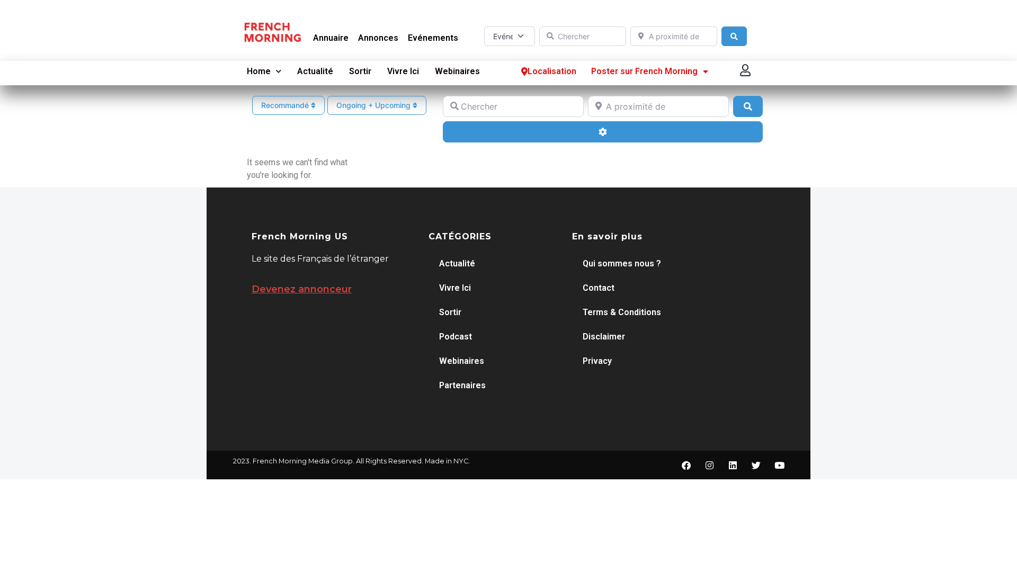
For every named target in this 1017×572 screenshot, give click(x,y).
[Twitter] (756, 465)
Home (259, 71)
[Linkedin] (733, 465)
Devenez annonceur (302, 289)
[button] (745, 70)
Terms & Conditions (622, 312)
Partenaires (462, 385)
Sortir (360, 71)
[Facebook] (686, 465)
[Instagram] (709, 465)
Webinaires (457, 71)
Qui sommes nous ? (622, 263)
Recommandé (286, 105)
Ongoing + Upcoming (374, 105)
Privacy (597, 361)
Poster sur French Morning (644, 71)
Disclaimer (604, 337)
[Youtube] (779, 465)
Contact (598, 288)
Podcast (455, 337)
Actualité (315, 71)
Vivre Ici (403, 71)
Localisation (552, 71)
